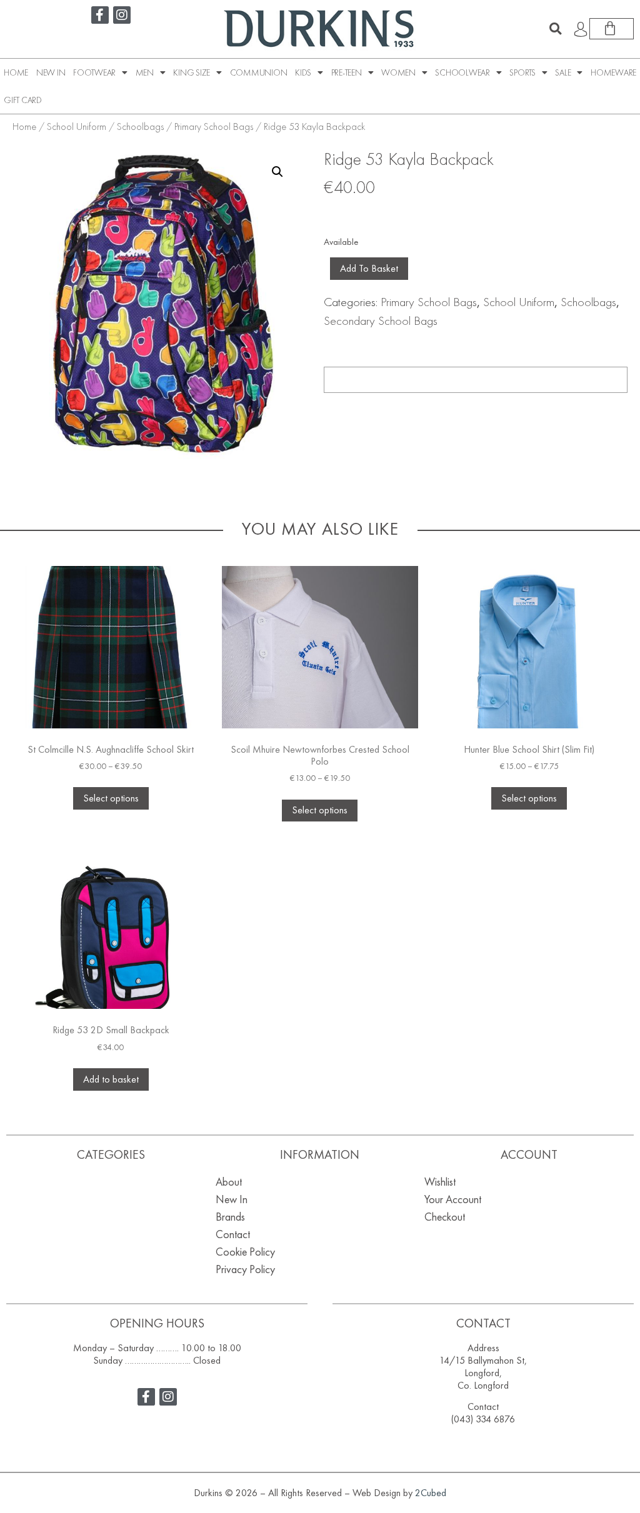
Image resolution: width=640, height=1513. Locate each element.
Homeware (613, 72)
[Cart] (611, 28)
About (229, 1181)
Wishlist (440, 1181)
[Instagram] (122, 15)
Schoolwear (462, 72)
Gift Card (23, 100)
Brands (230, 1216)
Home (16, 72)
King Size (191, 72)
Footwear (94, 72)
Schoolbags (140, 126)
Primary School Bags (213, 126)
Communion (259, 72)
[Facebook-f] (100, 15)
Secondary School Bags (381, 320)
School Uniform (76, 126)
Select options (111, 798)
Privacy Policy (245, 1269)
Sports (522, 72)
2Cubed (430, 1492)
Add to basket (369, 268)
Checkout (444, 1216)
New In (51, 72)
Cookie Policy (245, 1251)
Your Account (452, 1199)
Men (145, 72)
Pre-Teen (346, 72)
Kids (303, 72)
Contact (233, 1234)
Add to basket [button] (111, 1079)
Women (398, 72)
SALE (563, 72)
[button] (556, 29)
